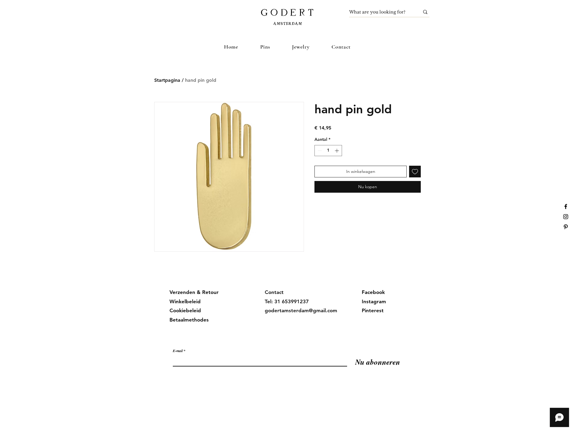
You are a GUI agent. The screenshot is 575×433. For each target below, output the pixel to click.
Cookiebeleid (185, 310)
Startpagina (167, 80)
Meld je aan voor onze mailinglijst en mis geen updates (233, 339)
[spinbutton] (328, 150)
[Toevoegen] (415, 171)
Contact (274, 292)
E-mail (178, 351)
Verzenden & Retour (194, 292)
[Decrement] (319, 150)
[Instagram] (565, 216)
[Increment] (337, 150)
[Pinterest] (565, 227)
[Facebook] (565, 206)
